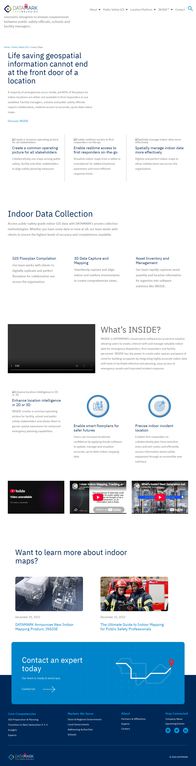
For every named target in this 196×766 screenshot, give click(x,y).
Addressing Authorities (80, 729)
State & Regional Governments (85, 719)
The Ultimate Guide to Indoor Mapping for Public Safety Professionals (132, 626)
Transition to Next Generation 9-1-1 (28, 724)
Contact (180, 9)
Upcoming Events (175, 723)
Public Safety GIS (113, 9)
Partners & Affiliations (133, 718)
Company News (174, 718)
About (93, 9)
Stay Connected (176, 713)
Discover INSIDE (18, 121)
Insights (12, 729)
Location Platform (141, 9)
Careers (125, 728)
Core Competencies (22, 714)
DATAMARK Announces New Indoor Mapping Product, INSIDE (44, 626)
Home (7, 47)
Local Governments (78, 724)
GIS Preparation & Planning (23, 719)
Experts (12, 735)
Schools (72, 734)
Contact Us (28, 689)
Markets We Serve (80, 714)
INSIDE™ (163, 9)
